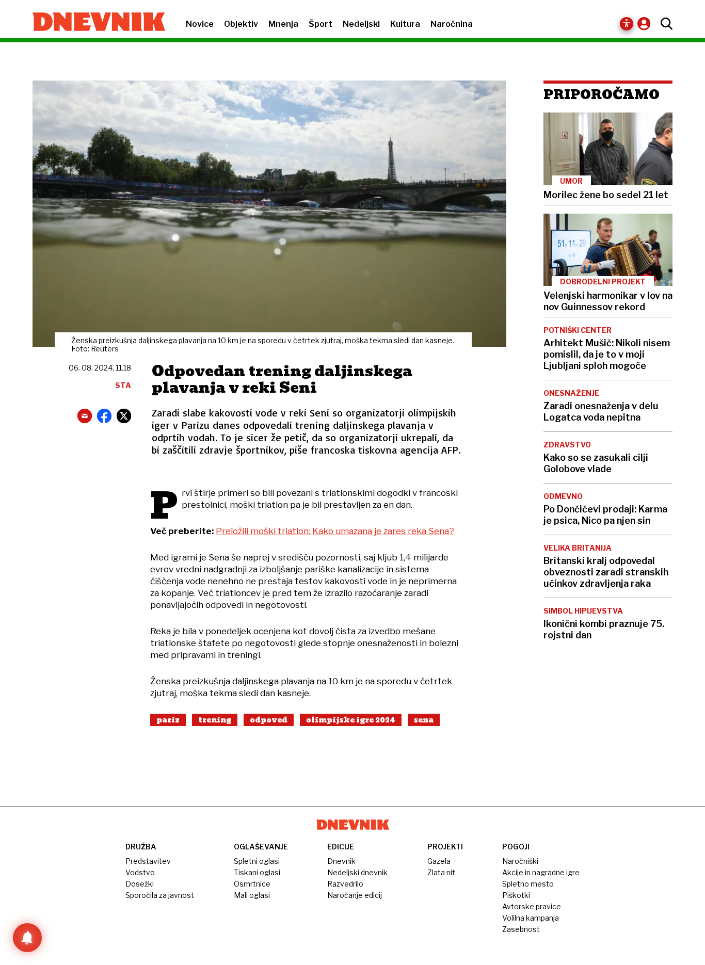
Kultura (405, 24)
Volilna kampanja (530, 917)
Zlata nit (441, 872)
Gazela (439, 861)
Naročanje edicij (354, 895)
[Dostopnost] (626, 23)
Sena (424, 720)
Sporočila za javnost (159, 895)
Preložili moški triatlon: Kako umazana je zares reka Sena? (335, 531)
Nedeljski (361, 24)
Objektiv (241, 24)
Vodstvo (140, 872)
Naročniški (520, 861)
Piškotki (516, 895)
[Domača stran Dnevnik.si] (93, 22)
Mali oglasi (252, 895)
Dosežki (139, 883)
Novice (200, 24)
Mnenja (283, 24)
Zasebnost (521, 929)
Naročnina (451, 24)
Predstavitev (148, 861)
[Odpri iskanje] (663, 24)
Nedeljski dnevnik (357, 872)
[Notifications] (27, 937)
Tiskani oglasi (257, 872)
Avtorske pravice (531, 906)
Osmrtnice (252, 883)
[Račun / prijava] (646, 23)
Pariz (168, 720)
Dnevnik (341, 861)
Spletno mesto (528, 883)
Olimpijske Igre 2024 (350, 720)
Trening (214, 720)
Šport (320, 24)
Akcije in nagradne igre (541, 872)
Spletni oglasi (257, 861)
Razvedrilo (345, 883)
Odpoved (268, 720)
